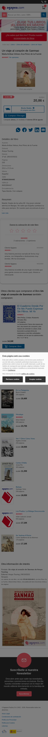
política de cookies (27, 374)
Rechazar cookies (12, 379)
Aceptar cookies (35, 379)
